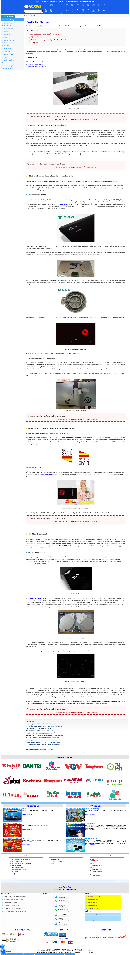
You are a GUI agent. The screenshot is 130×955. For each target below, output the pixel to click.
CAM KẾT (46, 894)
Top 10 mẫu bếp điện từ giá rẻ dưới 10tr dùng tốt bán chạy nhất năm (44, 726)
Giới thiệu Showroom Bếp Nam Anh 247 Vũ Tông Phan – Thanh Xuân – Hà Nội (84, 808)
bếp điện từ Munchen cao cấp (40, 185)
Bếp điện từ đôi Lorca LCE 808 (48, 474)
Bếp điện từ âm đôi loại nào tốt (34, 64)
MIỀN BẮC (88, 894)
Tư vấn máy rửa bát (7, 23)
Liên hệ (52, 863)
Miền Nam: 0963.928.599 (87, 1)
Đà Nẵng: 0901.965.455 (75, 119)
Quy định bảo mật (16, 874)
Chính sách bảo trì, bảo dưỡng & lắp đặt (21, 859)
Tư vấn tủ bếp (5, 46)
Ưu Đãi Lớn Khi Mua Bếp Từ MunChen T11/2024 (14, 808)
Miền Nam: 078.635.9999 (90, 119)
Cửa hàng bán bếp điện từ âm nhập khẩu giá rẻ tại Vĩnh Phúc (42, 737)
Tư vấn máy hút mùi (7, 54)
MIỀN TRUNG (90, 911)
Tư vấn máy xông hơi (7, 28)
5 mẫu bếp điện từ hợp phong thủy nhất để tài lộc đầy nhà (41, 740)
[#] (50, 936)
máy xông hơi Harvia (101, 701)
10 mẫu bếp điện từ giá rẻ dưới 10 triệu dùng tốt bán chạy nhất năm (44, 742)
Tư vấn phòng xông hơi (8, 26)
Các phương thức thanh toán (18, 876)
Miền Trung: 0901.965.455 (71, 1)
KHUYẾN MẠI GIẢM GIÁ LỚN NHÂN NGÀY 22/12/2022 (16, 838)
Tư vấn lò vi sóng (6, 48)
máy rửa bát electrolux (69, 703)
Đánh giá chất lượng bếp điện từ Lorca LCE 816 (39, 747)
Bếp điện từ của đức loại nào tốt (34, 62)
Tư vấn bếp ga (5, 57)
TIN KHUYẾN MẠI (33, 806)
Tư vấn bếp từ (5, 31)
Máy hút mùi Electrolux (37, 145)
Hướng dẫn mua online (17, 865)
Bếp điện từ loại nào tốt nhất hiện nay (36, 66)
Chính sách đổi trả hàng (17, 871)
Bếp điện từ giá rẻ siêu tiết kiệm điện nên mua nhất (39, 730)
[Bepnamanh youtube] (94, 860)
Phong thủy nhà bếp (7, 63)
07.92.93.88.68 (99, 869)
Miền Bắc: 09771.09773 (61, 119)
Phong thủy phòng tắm (8, 66)
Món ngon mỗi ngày (7, 68)
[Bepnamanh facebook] (91, 860)
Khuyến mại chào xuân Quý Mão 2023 (12, 823)
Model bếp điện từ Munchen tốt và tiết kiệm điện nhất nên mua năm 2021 (46, 735)
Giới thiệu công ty (55, 859)
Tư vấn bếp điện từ (7, 37)
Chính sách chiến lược (56, 861)
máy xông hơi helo (112, 701)
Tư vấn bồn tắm (6, 51)
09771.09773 (98, 865)
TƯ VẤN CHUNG (96, 806)
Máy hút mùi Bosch (72, 145)
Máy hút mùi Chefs (50, 145)
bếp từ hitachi (84, 701)
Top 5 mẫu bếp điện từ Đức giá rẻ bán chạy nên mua (40, 728)
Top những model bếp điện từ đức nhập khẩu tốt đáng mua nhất (43, 744)
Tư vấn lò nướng (6, 43)
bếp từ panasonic (75, 701)
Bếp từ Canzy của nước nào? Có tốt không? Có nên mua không (80, 823)
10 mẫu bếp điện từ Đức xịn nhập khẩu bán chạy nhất (40, 733)
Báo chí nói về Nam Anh (65, 757)
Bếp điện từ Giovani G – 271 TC (67, 546)
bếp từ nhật (91, 701)
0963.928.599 (99, 871)
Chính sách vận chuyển (17, 861)
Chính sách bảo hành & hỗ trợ (19, 869)
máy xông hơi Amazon (36, 703)
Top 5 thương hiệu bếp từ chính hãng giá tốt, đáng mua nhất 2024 (81, 838)
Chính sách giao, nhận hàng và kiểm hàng (21, 863)
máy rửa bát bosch (58, 703)
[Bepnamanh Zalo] (97, 860)
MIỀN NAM (5, 894)
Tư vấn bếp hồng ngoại (8, 40)
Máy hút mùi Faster (111, 143)
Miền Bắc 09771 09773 (56, 1)
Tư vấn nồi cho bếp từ (8, 60)
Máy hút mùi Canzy (61, 145)
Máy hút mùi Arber (83, 145)
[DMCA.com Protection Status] (62, 936)
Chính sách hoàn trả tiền (17, 867)
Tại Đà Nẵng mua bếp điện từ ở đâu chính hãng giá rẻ (40, 724)
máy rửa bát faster (47, 703)
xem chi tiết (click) (27, 814)
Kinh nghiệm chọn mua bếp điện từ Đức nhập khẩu (39, 749)
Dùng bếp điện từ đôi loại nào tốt (39, 22)
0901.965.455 (98, 875)
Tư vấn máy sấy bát (7, 34)
